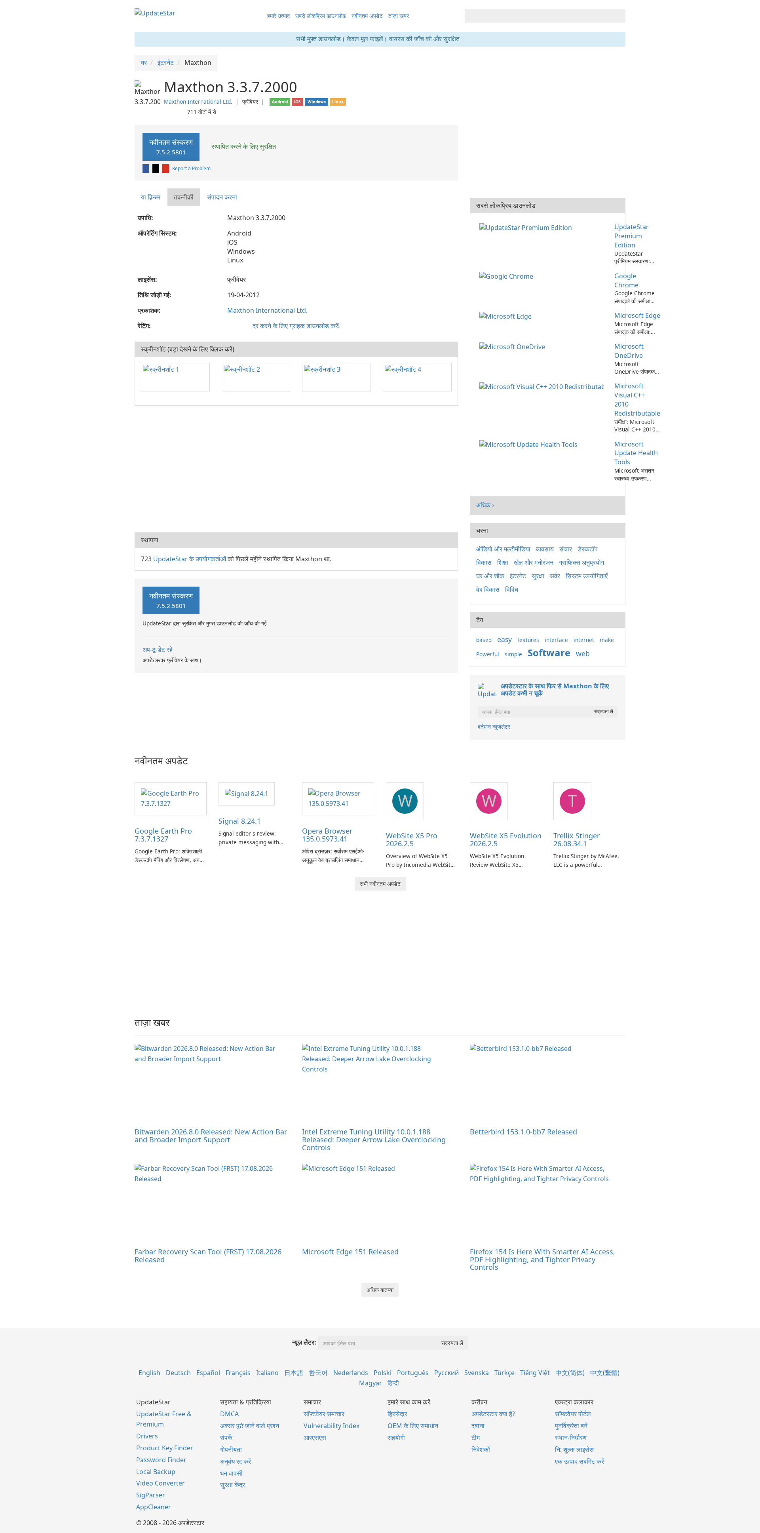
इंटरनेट (518, 576)
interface (556, 640)
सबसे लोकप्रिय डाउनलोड (320, 15)
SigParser (150, 1495)
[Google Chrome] (507, 276)
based (484, 640)
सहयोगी (396, 1437)
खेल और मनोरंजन (533, 562)
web (583, 653)
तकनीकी (184, 197)
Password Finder (161, 1459)
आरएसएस (315, 1437)
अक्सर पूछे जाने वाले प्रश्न (249, 1425)
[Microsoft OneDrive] (513, 346)
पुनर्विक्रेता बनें (571, 1425)
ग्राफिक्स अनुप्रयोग (581, 562)
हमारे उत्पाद (278, 15)
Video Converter (160, 1483)
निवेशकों (480, 1449)
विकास (484, 562)
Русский (446, 1372)
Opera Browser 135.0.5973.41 (327, 834)
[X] (156, 168)
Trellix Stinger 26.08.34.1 (576, 839)
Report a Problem (191, 168)
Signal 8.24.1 (239, 821)
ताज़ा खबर (398, 15)
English (149, 1372)
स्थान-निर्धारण (571, 1437)
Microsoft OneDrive (629, 351)
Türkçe (504, 1372)
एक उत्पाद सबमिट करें (579, 1461)
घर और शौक (490, 576)
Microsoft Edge (637, 315)
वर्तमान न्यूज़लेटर (494, 726)
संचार (565, 549)
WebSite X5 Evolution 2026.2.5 (506, 839)
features (528, 640)
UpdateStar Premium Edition (631, 235)
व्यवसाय (545, 549)
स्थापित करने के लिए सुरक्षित (243, 146)
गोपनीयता (231, 1449)
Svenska (476, 1372)
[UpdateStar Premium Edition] (527, 226)
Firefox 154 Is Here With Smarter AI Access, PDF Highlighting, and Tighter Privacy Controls (542, 1259)
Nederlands (350, 1372)
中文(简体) (570, 1372)
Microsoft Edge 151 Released (350, 1251)
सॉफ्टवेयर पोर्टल (573, 1414)
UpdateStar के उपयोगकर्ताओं (189, 559)
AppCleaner (153, 1507)
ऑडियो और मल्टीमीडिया (503, 549)
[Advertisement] (296, 469)
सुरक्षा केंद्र (232, 1484)
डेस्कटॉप (588, 549)
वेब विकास (488, 589)
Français (238, 1372)
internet (584, 640)
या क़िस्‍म (150, 197)
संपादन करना (222, 197)
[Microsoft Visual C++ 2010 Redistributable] (543, 386)
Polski (382, 1372)
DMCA (229, 1414)
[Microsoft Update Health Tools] (530, 444)
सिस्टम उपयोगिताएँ (587, 576)
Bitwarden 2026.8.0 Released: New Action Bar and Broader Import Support (211, 1135)
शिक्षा (502, 562)
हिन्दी (393, 1383)
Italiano (267, 1372)
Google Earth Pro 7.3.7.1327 (163, 834)
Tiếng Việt (535, 1372)
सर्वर (555, 576)
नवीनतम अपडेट (367, 15)
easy (504, 639)
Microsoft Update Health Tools (636, 453)
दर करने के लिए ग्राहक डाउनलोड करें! (296, 325)
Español (208, 1372)
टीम (475, 1437)
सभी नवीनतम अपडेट (380, 883)
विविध (511, 589)
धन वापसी (231, 1473)
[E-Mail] (166, 168)
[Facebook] (146, 168)
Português (413, 1372)
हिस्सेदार (397, 1414)
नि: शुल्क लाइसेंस (574, 1449)
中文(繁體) (604, 1372)
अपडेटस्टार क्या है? (493, 1414)
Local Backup (155, 1471)
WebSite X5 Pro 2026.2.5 (411, 839)
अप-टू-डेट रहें (157, 649)
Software (549, 652)
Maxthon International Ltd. (198, 101)
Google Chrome (626, 280)
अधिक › (485, 505)
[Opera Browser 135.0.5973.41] (338, 798)
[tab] (151, 197)
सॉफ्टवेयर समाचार (324, 1414)
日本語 (293, 1372)
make (607, 640)
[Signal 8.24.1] (246, 793)
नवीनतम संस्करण (171, 146)
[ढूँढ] (618, 16)
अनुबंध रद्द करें (235, 1461)
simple (513, 654)
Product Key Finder (164, 1448)
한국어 (318, 1372)
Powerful (487, 654)
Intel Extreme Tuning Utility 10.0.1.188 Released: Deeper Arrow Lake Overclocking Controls (374, 1139)
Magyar (370, 1383)
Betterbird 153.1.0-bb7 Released (523, 1131)
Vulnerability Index (331, 1425)
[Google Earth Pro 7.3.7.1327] (170, 798)
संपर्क (226, 1437)
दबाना (477, 1425)
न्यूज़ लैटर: (304, 1342)
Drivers (147, 1436)
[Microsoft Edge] (507, 315)
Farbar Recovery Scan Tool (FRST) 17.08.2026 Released (208, 1255)
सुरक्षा (538, 576)
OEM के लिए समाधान (413, 1425)
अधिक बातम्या (380, 1290)
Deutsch (178, 1372)
